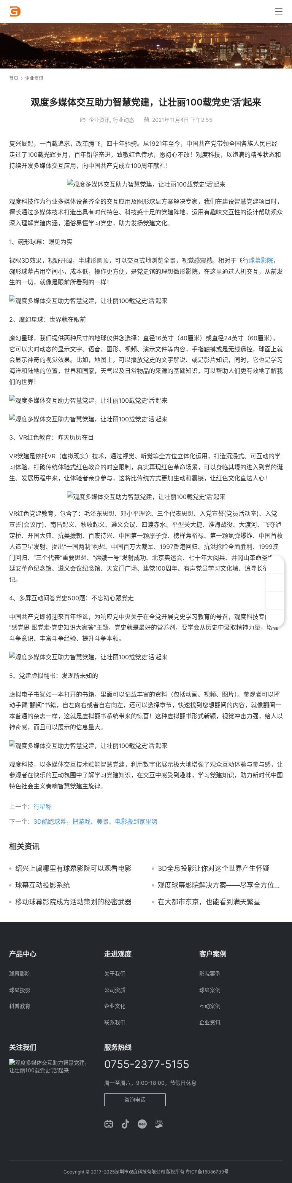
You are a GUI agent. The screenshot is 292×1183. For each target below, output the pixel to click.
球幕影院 (261, 260)
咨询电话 (135, 1099)
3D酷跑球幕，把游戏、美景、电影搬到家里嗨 (95, 821)
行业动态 (123, 119)
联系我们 (114, 1022)
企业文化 (114, 1006)
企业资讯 (99, 119)
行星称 (42, 806)
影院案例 (210, 973)
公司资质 (114, 990)
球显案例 (210, 990)
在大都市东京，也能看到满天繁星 (209, 902)
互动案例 (210, 1006)
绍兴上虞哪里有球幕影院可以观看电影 (73, 868)
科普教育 (19, 1006)
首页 (13, 78)
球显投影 (19, 990)
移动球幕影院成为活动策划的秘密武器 (73, 902)
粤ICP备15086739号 (207, 1172)
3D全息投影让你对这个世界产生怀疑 (214, 868)
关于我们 (114, 973)
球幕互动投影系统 (42, 885)
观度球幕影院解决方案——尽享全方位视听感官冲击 (220, 885)
